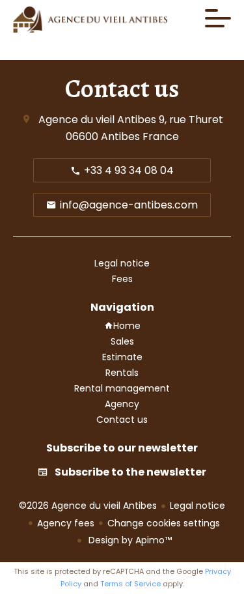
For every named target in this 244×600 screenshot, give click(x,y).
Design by (129, 540)
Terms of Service (130, 584)
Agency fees (65, 523)
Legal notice (197, 505)
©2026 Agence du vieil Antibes (88, 505)
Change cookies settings (163, 523)
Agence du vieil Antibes (97, 119)
